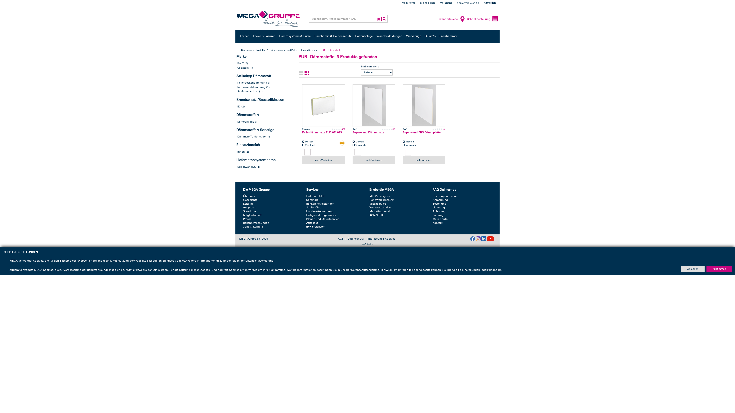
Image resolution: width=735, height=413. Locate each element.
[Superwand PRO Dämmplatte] (424, 105)
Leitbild (248, 203)
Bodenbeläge (364, 36)
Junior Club (313, 207)
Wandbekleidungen (389, 36)
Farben (244, 36)
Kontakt (438, 222)
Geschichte (250, 200)
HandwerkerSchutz (381, 200)
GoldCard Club (315, 196)
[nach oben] (724, 394)
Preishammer (448, 36)
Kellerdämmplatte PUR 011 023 (322, 132)
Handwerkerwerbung (319, 211)
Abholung (439, 211)
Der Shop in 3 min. (445, 196)
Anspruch (249, 207)
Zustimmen (719, 268)
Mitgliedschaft (252, 215)
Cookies (390, 238)
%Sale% (430, 36)
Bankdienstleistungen (320, 203)
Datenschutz (355, 239)
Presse (247, 219)
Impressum (375, 239)
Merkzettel (446, 2)
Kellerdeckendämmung (252, 82)
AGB (341, 239)
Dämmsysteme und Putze (283, 50)
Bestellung (439, 203)
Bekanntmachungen (256, 222)
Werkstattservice (380, 207)
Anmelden (490, 2)
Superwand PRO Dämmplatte (422, 132)
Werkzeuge (413, 36)
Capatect (243, 67)
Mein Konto (409, 2)
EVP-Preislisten (315, 226)
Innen (241, 151)
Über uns (249, 196)
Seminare (312, 200)
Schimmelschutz (247, 91)
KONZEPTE (376, 215)
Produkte (260, 50)
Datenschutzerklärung (259, 260)
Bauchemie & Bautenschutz (332, 36)
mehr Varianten (323, 160)
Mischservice (377, 203)
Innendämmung (309, 50)
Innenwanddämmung (251, 87)
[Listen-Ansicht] (301, 73)
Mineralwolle (245, 121)
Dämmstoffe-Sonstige (251, 136)
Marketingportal (379, 211)
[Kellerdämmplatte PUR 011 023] (323, 105)
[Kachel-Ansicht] (307, 73)
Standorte (249, 211)
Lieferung (439, 207)
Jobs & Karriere (253, 226)
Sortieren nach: (370, 66)
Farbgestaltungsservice (321, 215)
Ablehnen (692, 268)
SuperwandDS (246, 166)
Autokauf (312, 222)
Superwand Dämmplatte (368, 132)
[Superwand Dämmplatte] (373, 105)
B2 (239, 106)
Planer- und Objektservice (322, 219)
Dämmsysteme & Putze (295, 36)
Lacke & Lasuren (264, 36)
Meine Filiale (427, 2)
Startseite (246, 50)
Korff (240, 63)
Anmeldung (440, 200)
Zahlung (438, 215)
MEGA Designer (379, 196)
